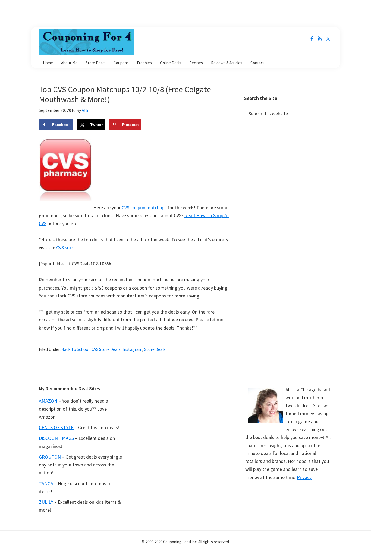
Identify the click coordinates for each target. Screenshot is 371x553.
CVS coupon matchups (144, 207)
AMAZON (48, 401)
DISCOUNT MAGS (56, 438)
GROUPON (50, 457)
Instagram (132, 349)
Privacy (304, 477)
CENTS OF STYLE (56, 427)
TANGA (46, 483)
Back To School (75, 349)
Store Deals (155, 349)
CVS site (64, 247)
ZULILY (46, 502)
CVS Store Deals (106, 349)
